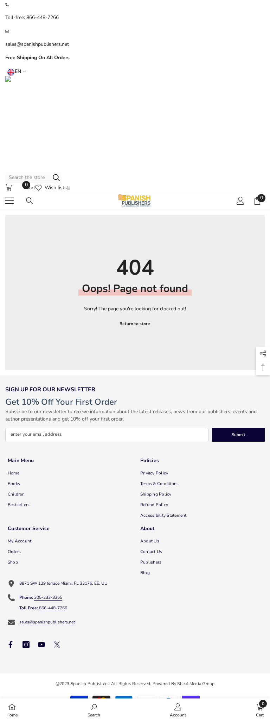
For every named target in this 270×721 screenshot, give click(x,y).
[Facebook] (10, 644)
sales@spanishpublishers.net (37, 44)
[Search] (33, 177)
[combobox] (27, 177)
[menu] (9, 201)
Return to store (135, 324)
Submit (238, 434)
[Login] (240, 201)
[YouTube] (41, 644)
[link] (94, 710)
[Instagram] (26, 644)
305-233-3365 (48, 597)
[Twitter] (57, 644)
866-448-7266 (42, 17)
